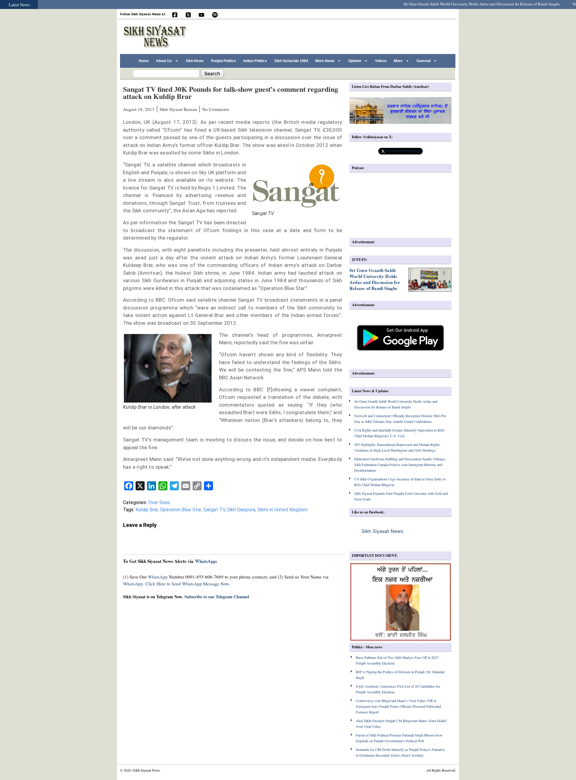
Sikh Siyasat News (382, 531)
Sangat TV (214, 510)
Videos (381, 61)
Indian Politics (255, 61)
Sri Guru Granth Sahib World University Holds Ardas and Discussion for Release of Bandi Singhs (469, 4)
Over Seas (159, 502)
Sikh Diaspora (241, 510)
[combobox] (166, 73)
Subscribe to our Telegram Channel (216, 596)
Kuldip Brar (147, 510)
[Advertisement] (345, 35)
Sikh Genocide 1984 (291, 61)
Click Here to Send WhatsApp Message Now (187, 584)
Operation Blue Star (180, 510)
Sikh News (195, 61)
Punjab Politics (223, 61)
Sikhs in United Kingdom (282, 510)
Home (144, 61)
